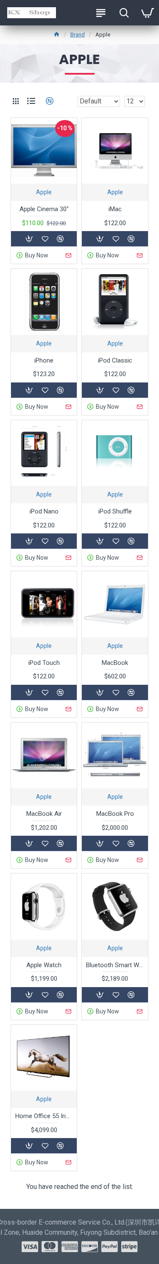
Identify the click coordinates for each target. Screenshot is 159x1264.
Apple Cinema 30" (44, 209)
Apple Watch (43, 965)
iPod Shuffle (115, 511)
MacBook (115, 663)
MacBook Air (44, 814)
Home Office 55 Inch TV (44, 1116)
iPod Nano (44, 511)
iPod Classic (115, 360)
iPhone (43, 360)
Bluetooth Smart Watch (114, 965)
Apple (44, 192)
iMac (115, 209)
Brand (77, 34)
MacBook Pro (115, 814)
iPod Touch (44, 663)
